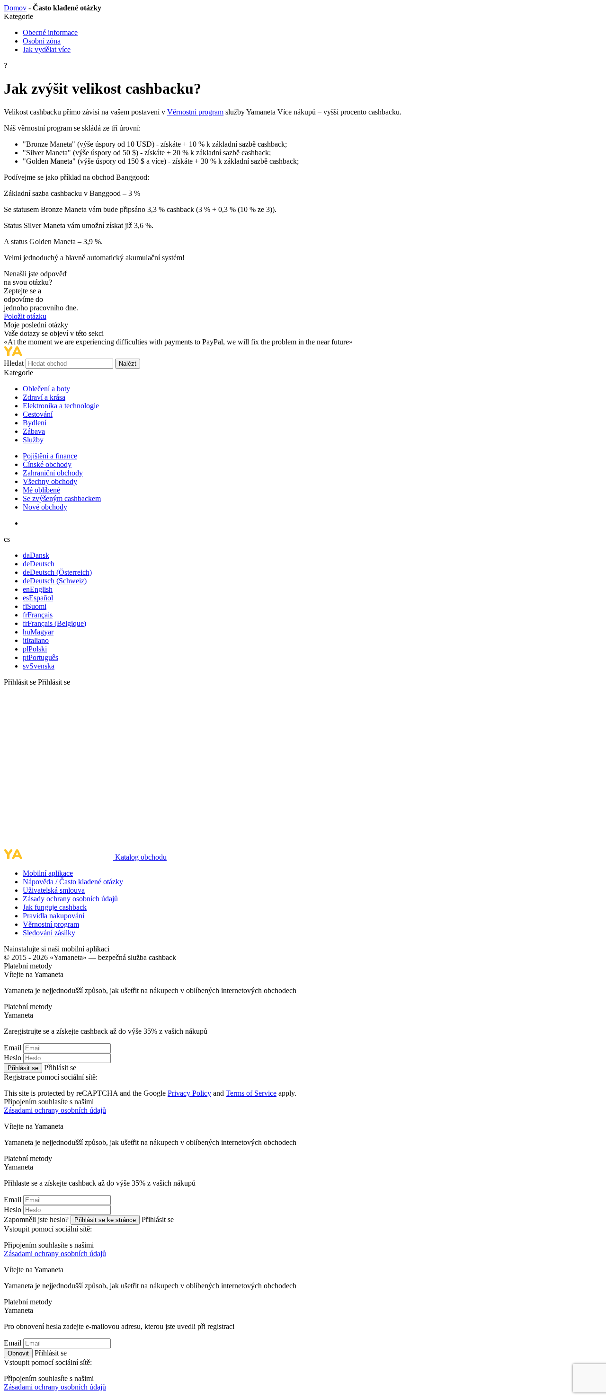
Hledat (15, 363)
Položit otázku (25, 316)
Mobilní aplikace (48, 873)
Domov (15, 8)
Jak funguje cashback (55, 907)
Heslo (12, 1058)
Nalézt (127, 363)
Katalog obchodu (141, 857)
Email (12, 1048)
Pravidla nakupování (53, 916)
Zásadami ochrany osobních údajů (55, 1110)
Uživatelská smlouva (54, 890)
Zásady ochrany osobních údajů (70, 899)
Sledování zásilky (49, 933)
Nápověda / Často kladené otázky (73, 882)
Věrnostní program (195, 112)
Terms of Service (251, 1093)
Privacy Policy (189, 1093)
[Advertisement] (303, 768)
